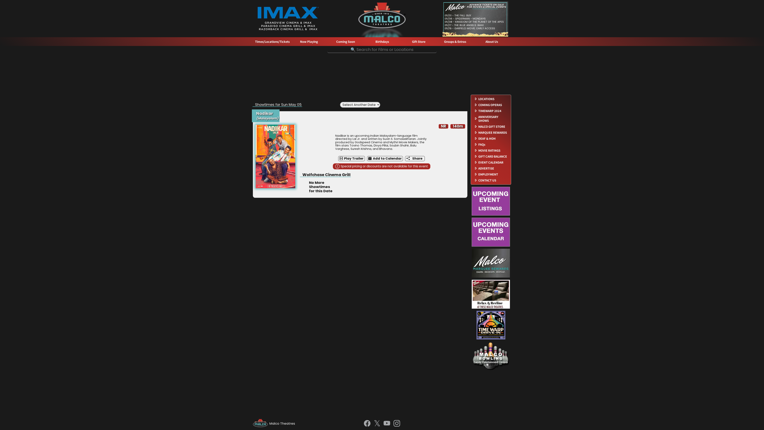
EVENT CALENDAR (490, 162)
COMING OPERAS (490, 105)
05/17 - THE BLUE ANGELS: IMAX (464, 25)
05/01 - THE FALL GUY (458, 15)
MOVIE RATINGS (489, 150)
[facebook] (367, 423)
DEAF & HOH (487, 138)
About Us (491, 42)
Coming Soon (345, 42)
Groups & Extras (455, 42)
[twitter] (377, 423)
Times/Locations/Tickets (272, 42)
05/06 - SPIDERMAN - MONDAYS (465, 18)
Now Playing (309, 42)
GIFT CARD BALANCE (492, 156)
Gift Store (418, 42)
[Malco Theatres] (261, 423)
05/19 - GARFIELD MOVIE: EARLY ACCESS (470, 28)
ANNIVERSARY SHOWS (488, 119)
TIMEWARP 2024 (489, 111)
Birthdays (382, 42)
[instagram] (397, 423)
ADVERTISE (486, 168)
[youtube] (387, 423)
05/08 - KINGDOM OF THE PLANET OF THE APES (474, 21)
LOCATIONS (486, 99)
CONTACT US (487, 180)
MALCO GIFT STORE (491, 127)
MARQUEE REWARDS (492, 133)
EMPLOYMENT (488, 174)
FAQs (481, 144)
